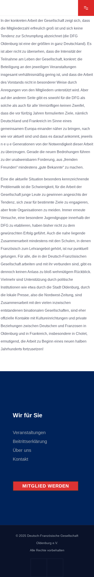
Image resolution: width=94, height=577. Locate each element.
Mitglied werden (45, 485)
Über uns (22, 450)
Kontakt (20, 459)
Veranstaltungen (29, 432)
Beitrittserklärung (30, 441)
